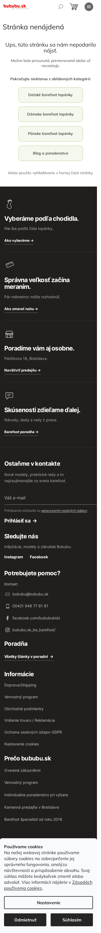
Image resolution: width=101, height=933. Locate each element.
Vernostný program (21, 697)
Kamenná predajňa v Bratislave (31, 807)
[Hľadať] (60, 6)
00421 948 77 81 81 (30, 606)
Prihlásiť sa (17, 521)
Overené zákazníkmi (22, 770)
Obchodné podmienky (24, 708)
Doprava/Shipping (20, 685)
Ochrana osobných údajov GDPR (33, 732)
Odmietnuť (25, 920)
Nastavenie (48, 902)
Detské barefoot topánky (50, 94)
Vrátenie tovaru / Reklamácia (29, 720)
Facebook (39, 557)
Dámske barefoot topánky (50, 114)
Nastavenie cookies (21, 744)
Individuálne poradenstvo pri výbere (36, 794)
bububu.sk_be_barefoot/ (33, 629)
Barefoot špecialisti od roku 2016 (33, 819)
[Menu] (88, 6)
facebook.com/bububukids (36, 618)
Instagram (13, 557)
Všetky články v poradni (26, 656)
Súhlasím (71, 920)
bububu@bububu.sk (30, 594)
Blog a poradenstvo (50, 153)
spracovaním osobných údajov (64, 510)
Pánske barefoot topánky (50, 133)
